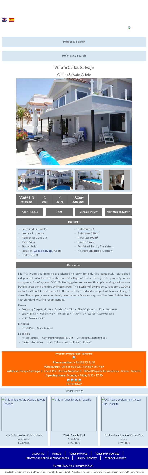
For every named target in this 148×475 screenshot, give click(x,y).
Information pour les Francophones (47, 457)
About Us (38, 453)
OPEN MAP (74, 384)
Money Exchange (115, 457)
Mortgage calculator (118, 211)
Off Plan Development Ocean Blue (124, 435)
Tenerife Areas (78, 453)
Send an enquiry (89, 211)
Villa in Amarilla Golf (74, 435)
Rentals (56, 453)
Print (59, 211)
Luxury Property (87, 457)
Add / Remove (30, 211)
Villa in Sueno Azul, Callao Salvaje (24, 435)
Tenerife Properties (107, 453)
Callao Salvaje (43, 250)
